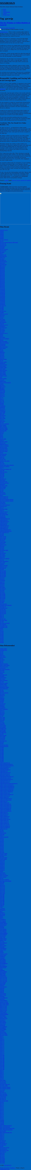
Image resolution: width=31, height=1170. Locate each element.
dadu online (3, 1080)
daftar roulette (3, 378)
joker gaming (3, 425)
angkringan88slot (4, 1014)
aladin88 (2, 699)
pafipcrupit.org (3, 524)
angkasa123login (4, 1002)
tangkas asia (3, 381)
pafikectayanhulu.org (5, 826)
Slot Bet (2, 883)
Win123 (2, 1070)
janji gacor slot (3, 977)
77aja (1, 907)
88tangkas (2, 352)
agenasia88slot (3, 934)
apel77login (3, 1024)
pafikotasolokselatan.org (6, 531)
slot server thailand (4, 338)
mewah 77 (2, 395)
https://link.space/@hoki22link (7, 1128)
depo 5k (2, 615)
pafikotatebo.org (4, 528)
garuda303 (2, 289)
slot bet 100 (2, 459)
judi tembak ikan (4, 688)
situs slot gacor (3, 370)
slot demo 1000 (3, 485)
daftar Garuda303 (4, 837)
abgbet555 (2, 915)
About (4, 10)
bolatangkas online (4, 687)
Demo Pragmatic (4, 664)
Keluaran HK (3, 430)
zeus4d (1, 1146)
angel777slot (3, 995)
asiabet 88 (2, 407)
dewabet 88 (2, 415)
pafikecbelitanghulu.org (5, 806)
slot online (2, 319)
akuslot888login (4, 963)
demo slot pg (3, 874)
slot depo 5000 (3, 620)
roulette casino (3, 375)
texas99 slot (3, 503)
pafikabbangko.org (4, 525)
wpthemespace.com (4, 1169)
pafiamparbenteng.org (5, 780)
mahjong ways (3, 566)
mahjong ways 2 (4, 230)
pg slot (1, 318)
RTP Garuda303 (4, 709)
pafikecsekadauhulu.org (5, 811)
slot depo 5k (3, 243)
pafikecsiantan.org (4, 797)
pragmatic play (3, 650)
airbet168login (3, 942)
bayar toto (2, 408)
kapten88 (2, 706)
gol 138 (2, 400)
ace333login (3, 920)
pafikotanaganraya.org (5, 772)
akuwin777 (2, 964)
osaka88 (2, 1120)
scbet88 (2, 312)
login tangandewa (4, 561)
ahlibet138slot (3, 938)
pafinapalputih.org (4, 768)
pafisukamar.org (4, 520)
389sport (2, 714)
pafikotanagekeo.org (5, 518)
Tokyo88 (2, 470)
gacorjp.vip (2, 89)
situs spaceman (3, 1094)
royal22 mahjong (4, 239)
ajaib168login (3, 948)
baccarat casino (3, 853)
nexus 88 (2, 720)
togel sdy (2, 380)
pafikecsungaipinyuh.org (6, 798)
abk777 (2, 918)
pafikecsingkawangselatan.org (7, 786)
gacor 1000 (2, 418)
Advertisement (6, 12)
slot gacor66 (3, 571)
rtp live (1, 349)
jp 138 (1, 716)
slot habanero (3, 322)
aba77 (1, 911)
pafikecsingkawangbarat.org (6, 784)
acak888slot (3, 919)
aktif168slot (3, 959)
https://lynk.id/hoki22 (5, 1127)
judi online (2, 337)
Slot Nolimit (3, 487)
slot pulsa (2, 252)
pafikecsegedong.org (5, 795)
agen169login (3, 931)
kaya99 (1, 702)
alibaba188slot (3, 971)
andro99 (2, 992)
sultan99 (2, 701)
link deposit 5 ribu (4, 1150)
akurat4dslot (3, 960)
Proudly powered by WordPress (7, 1168)
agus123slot (3, 936)
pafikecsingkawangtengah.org (7, 787)
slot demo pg (3, 478)
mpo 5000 (2, 718)
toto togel (2, 590)
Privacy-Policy (6, 14)
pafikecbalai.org (4, 812)
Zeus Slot (2, 463)
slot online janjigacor (5, 505)
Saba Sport (2, 502)
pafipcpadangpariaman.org (6, 764)
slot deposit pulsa (4, 745)
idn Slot (2, 681)
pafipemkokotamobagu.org (6, 779)
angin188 (2, 999)
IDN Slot (2, 458)
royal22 (2, 631)
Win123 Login (3, 1006)
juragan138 (2, 703)
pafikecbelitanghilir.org (5, 804)
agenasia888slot (4, 933)
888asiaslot (2, 910)
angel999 (2, 996)
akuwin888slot (3, 966)
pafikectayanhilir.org (5, 827)
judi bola (2, 353)
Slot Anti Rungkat (4, 342)
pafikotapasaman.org (5, 762)
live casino (2, 562)
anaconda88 (3, 982)
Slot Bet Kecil (3, 261)
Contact (5, 13)
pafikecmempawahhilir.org (6, 791)
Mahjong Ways (3, 472)
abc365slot (2, 914)
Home (4, 9)
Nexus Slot (2, 443)
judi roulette (3, 371)
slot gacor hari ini (4, 692)
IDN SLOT (3, 265)
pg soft (1, 651)
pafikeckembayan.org (5, 819)
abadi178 (2, 912)
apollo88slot (3, 1028)
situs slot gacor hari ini (5, 382)
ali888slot (2, 970)
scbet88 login (3, 728)
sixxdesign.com (3, 32)
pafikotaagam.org (4, 746)
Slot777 (2, 467)
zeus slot (2, 1091)
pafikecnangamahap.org (5, 805)
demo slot (2, 557)
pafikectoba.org (3, 828)
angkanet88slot (3, 1000)
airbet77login (3, 945)
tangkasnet (2, 246)
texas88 (2, 307)
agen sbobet (3, 348)
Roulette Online (4, 428)
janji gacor (2, 885)
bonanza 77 (2, 410)
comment (28, 180)
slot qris (2, 462)
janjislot (2, 231)
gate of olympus (4, 565)
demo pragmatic (4, 680)
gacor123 (2, 577)
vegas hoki (2, 738)
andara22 (2, 985)
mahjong (2, 564)
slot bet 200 (2, 609)
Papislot (2, 403)
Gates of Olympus (4, 445)
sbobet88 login (3, 675)
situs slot (2, 323)
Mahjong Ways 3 (4, 444)
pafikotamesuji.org (4, 521)
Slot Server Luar (4, 666)
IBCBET (2, 388)
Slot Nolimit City (4, 496)
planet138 (2, 695)
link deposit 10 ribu (4, 1147)
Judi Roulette (3, 677)
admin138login (3, 923)
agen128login (3, 930)
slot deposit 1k (3, 1143)
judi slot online (3, 364)
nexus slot (2, 543)
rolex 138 (2, 396)
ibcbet (1, 434)
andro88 (2, 991)
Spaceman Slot (3, 481)
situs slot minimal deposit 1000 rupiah (9, 242)
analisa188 (2, 984)
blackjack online (4, 683)
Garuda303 (2, 320)
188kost (2, 905)
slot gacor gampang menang (6, 499)
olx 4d (1, 397)
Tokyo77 (2, 432)
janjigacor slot (3, 506)
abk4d (1, 916)
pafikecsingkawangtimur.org (6, 789)
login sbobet (3, 366)
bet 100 (2, 621)
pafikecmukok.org (4, 822)
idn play (2, 422)
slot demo (2, 659)
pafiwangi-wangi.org (5, 775)
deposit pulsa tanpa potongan (7, 465)
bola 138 (2, 401)
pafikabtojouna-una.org (5, 778)
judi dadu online (4, 1085)
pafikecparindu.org (4, 823)
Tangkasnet (2, 344)
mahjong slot (3, 254)
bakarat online (3, 359)
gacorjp (18, 180)
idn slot (1, 241)
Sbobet (1, 340)
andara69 (2, 988)
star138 (1, 696)
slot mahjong (3, 624)
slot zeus (2, 547)
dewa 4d (2, 414)
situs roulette (3, 374)
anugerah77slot (3, 1018)
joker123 (2, 316)
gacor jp (14, 180)
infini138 (2, 698)
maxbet (1, 743)
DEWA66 (2, 267)
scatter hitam (3, 542)
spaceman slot (3, 256)
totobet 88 (2, 392)
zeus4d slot (2, 516)
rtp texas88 (2, 736)
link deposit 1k (3, 1149)
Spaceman (2, 263)
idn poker (2, 331)
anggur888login (4, 997)
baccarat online (3, 341)
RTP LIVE (2, 391)
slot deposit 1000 (4, 1101)
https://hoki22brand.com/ (6, 1132)
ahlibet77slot (3, 940)
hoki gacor (2, 421)
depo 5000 (2, 412)
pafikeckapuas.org (4, 817)
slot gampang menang (5, 1087)
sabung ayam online (4, 461)
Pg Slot (1, 830)
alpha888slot (3, 975)
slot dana (2, 259)
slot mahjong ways (4, 532)
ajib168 (2, 952)
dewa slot (2, 672)
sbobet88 (2, 248)
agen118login (3, 929)
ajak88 (1, 951)
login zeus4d (3, 536)
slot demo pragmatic (5, 669)
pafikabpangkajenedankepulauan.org (8, 783)
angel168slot (3, 993)
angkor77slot (3, 1011)
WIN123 (2, 1039)
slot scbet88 (3, 727)
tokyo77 (2, 507)
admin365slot (3, 925)
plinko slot (2, 257)
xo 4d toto (2, 739)
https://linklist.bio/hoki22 (6, 1125)
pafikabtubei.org (4, 771)
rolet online (2, 369)
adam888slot (3, 922)
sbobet (1, 334)
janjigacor (2, 861)
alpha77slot (2, 974)
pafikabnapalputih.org (5, 769)
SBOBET (2, 389)
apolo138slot (3, 1029)
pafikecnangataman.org (5, 808)
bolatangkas (3, 517)
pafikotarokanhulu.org (5, 767)
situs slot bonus (3, 1095)
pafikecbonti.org (4, 815)
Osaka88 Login (3, 608)
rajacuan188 (3, 725)
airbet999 (2, 947)
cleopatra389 (12, 28)
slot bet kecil (3, 250)
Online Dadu (3, 833)
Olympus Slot (3, 264)
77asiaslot (2, 908)
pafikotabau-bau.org (5, 782)
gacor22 (2, 742)
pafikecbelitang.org (4, 802)
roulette (6, 180)
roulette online (3, 367)
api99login (2, 1025)
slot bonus (2, 554)
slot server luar (3, 447)
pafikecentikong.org (4, 816)
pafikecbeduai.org (4, 813)
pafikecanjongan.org (5, 793)
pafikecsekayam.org (4, 824)
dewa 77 (2, 399)
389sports (2, 583)
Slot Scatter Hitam (4, 1003)
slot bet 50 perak (4, 249)
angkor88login (3, 1013)
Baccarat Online (4, 347)
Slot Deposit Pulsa (4, 483)
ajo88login (2, 956)
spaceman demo (4, 448)
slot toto (2, 831)
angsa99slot (3, 1015)
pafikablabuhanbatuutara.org (7, 776)
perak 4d (2, 393)
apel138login (3, 1022)
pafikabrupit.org (4, 522)
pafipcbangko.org (4, 527)
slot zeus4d (2, 594)
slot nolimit (2, 555)
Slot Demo (2, 480)
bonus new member (4, 466)
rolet (1, 377)
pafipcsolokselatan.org (5, 529)
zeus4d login (3, 1144)
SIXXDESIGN (7, 3)
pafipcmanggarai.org (5, 773)
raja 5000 (2, 723)
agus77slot (2, 937)
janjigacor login (3, 953)
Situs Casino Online (4, 665)
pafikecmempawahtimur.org (6, 794)
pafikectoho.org (3, 801)
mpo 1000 (2, 717)
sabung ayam (3, 544)
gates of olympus (4, 875)
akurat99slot (3, 962)
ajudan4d (2, 958)
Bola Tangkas (3, 426)
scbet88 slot (3, 729)
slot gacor (2, 315)
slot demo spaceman (5, 623)
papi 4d (2, 721)
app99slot (2, 1030)
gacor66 (2, 533)
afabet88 (2, 927)
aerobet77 (2, 926)
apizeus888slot (3, 1026)
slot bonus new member (5, 881)
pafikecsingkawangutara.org (6, 790)
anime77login (3, 1017)
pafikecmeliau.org (4, 820)
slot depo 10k (3, 245)
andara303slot (3, 986)
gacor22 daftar (3, 1033)
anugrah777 (3, 1019)
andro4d (2, 989)
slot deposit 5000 (4, 514)
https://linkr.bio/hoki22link (6, 1129)
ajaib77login (3, 949)
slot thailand (3, 455)
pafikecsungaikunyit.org (5, 800)
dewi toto (2, 417)
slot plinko (2, 593)
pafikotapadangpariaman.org (7, 765)
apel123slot (2, 1021)
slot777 (1, 253)
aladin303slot (3, 967)
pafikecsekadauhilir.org (5, 809)
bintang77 (2, 705)
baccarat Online (3, 451)
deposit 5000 (3, 439)
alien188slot (3, 973)
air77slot (2, 941)
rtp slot (1, 360)
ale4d (1, 969)
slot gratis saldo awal (5, 1084)
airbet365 (2, 944)
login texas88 (3, 735)
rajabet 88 (2, 724)
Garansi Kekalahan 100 (5, 469)
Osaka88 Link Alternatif (6, 605)
